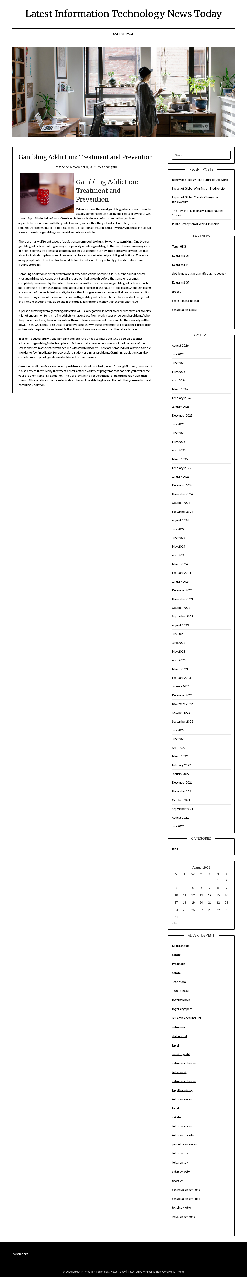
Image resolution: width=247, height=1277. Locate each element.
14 (209, 895)
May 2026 (178, 371)
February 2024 (181, 572)
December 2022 (182, 695)
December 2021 (182, 782)
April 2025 (179, 450)
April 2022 (179, 747)
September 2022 (182, 721)
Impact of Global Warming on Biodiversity (199, 188)
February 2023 (181, 677)
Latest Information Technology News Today (123, 13)
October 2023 (181, 607)
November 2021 (182, 791)
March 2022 (180, 756)
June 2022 (178, 739)
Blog (175, 848)
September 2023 (182, 616)
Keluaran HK (180, 264)
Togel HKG (179, 246)
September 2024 (182, 511)
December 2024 (182, 485)
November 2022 (182, 704)
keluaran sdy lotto (183, 1216)
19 (193, 902)
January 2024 (180, 581)
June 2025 (178, 432)
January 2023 (180, 686)
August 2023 (180, 625)
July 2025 (178, 424)
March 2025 (180, 459)
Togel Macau (180, 990)
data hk (176, 954)
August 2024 (180, 520)
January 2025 (180, 476)
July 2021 (178, 826)
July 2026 (178, 354)
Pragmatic (178, 963)
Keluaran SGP (181, 255)
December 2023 (182, 590)
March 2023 (180, 669)
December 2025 (182, 415)
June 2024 (178, 537)
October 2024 (181, 502)
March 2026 (180, 389)
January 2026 (180, 406)
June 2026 (178, 363)
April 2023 (179, 660)
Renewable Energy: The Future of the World (200, 179)
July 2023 (178, 634)
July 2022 (178, 730)
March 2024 (180, 564)
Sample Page (123, 33)
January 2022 (180, 773)
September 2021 (182, 809)
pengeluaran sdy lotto (186, 1198)
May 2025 (178, 441)
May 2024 (178, 546)
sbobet (176, 291)
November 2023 (182, 599)
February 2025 (181, 468)
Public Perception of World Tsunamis (195, 224)
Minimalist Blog (152, 1271)
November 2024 (182, 494)
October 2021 (181, 800)
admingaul (109, 167)
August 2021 (180, 817)
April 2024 (179, 555)
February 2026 (181, 398)
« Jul (174, 923)
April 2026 (179, 380)
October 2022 (181, 712)
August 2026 (180, 345)
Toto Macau (179, 982)
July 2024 (178, 529)
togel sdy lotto (181, 1207)
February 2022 (181, 765)
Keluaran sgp (180, 945)
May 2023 (178, 651)
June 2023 (178, 642)
